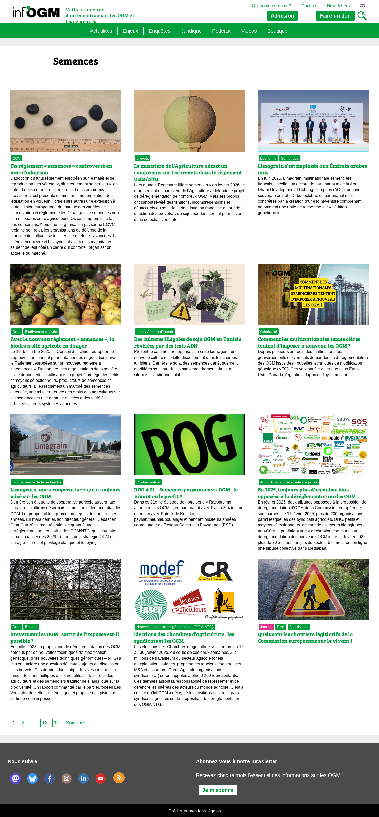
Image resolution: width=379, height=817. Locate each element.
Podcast (221, 31)
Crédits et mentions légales (194, 810)
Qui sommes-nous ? (271, 5)
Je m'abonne (218, 790)
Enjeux (130, 31)
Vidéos (249, 31)
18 (45, 722)
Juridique (191, 31)
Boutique (277, 31)
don (335, 16)
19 (57, 722)
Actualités (101, 31)
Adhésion (282, 16)
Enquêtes (159, 31)
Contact (308, 5)
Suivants (75, 722)
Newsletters (338, 5)
